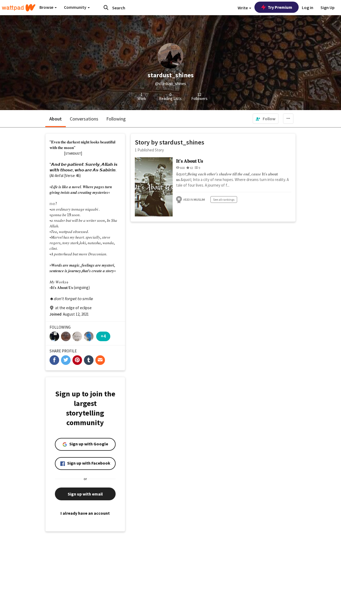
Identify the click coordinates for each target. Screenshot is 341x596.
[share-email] (100, 360)
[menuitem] (266, 118)
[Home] (18, 8)
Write (243, 7)
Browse (46, 7)
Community (75, 7)
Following (116, 119)
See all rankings (223, 200)
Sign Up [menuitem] (327, 7)
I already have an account (85, 513)
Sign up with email (85, 494)
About (55, 119)
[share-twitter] (66, 360)
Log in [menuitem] (307, 7)
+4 (103, 336)
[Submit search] (106, 7)
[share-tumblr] (89, 360)
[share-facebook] (54, 360)
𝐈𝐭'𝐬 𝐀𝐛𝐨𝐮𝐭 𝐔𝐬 (189, 161)
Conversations (84, 119)
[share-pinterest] (77, 360)
